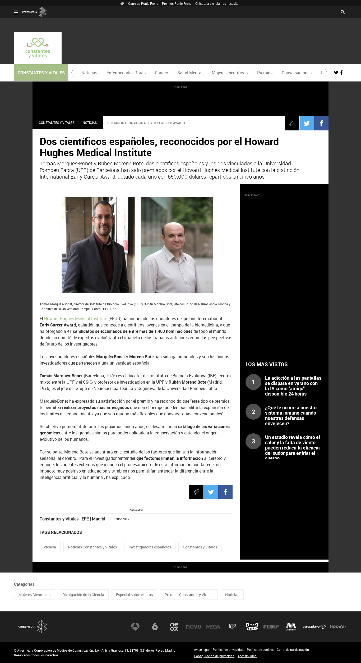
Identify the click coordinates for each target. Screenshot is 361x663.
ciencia (50, 547)
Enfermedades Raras (126, 73)
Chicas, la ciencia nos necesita (217, 3)
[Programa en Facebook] (341, 72)
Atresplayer (314, 627)
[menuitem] (89, 73)
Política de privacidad (228, 649)
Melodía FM (291, 627)
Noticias (89, 73)
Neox (174, 627)
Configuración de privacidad (214, 656)
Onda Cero (252, 627)
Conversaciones (297, 73)
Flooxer (338, 627)
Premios (264, 73)
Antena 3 (135, 627)
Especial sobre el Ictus (134, 594)
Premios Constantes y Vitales (189, 594)
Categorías (24, 584)
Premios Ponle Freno (177, 3)
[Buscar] (343, 11)
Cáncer (161, 73)
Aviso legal (202, 649)
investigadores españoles (150, 547)
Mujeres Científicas (34, 594)
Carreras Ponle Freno (143, 3)
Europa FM (271, 627)
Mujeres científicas (230, 73)
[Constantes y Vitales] (38, 48)
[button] (72, 73)
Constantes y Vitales (56, 122)
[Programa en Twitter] (336, 72)
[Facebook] (321, 123)
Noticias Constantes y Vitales (92, 547)
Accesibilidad (247, 656)
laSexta (155, 627)
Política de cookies (260, 649)
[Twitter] (307, 123)
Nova (194, 627)
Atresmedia (32, 627)
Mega (213, 627)
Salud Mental (189, 73)
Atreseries (232, 627)
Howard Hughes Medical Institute (75, 318)
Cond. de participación (293, 649)
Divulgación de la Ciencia (83, 594)
